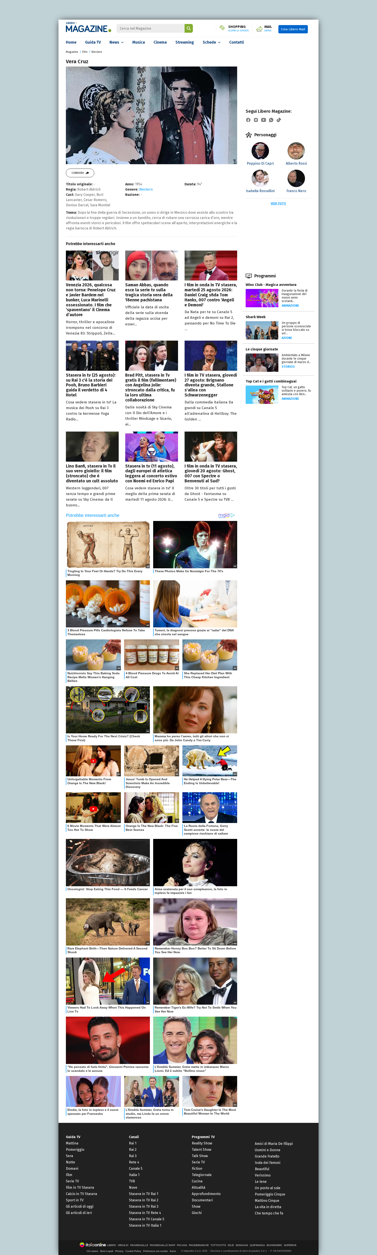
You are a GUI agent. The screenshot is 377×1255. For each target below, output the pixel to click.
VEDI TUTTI (278, 203)
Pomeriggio (75, 1149)
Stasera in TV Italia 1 (145, 1225)
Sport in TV (75, 1200)
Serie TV (72, 1181)
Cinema (160, 42)
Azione (287, 338)
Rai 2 (133, 1149)
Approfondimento (206, 1194)
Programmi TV (203, 1137)
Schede (209, 42)
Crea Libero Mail (293, 29)
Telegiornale (202, 1175)
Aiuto (173, 1251)
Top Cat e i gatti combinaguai (271, 381)
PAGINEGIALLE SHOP (162, 1245)
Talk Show (200, 1156)
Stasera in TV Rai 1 (143, 1194)
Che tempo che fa (269, 1213)
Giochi (197, 1213)
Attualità (198, 1187)
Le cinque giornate (262, 349)
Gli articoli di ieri (79, 1213)
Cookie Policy (133, 1251)
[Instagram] (256, 120)
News (114, 42)
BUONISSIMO (274, 1245)
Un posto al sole (267, 1188)
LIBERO (70, 23)
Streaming (184, 42)
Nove (133, 1187)
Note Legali (106, 1251)
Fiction (197, 1168)
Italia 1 (134, 1175)
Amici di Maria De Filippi (274, 1144)
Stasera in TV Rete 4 (145, 1213)
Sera (69, 1156)
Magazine (72, 51)
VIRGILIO (123, 1245)
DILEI (231, 1245)
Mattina (72, 1143)
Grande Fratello (267, 1156)
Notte (70, 1162)
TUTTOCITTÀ (218, 1245)
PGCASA (182, 1245)
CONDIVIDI (78, 172)
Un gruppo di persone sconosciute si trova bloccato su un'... (296, 328)
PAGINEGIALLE (139, 1245)
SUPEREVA (290, 1245)
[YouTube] (263, 120)
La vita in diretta (268, 1207)
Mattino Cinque (267, 1201)
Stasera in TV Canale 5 (146, 1219)
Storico (288, 367)
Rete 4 (134, 1162)
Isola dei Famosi (267, 1163)
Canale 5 (135, 1168)
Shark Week (256, 317)
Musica (138, 42)
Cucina (197, 1181)
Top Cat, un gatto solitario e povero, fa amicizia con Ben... (296, 390)
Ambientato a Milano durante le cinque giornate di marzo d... (296, 358)
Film (84, 51)
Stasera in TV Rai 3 (143, 1206)
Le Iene (261, 1182)
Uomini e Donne (267, 1150)
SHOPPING (238, 28)
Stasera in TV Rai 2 (143, 1200)
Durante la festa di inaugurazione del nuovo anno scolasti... (294, 296)
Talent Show (201, 1149)
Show (196, 1206)
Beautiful (262, 1169)
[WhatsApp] (271, 120)
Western (96, 51)
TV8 (132, 1181)
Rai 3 (133, 1156)
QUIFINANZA (257, 1245)
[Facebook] (248, 120)
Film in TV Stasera (80, 1187)
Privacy (119, 1251)
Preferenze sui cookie (155, 1251)
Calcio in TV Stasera (81, 1194)
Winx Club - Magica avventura (271, 284)
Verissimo (263, 1175)
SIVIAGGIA (242, 1245)
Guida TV (93, 42)
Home (71, 42)
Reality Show (202, 1143)
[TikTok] (278, 120)
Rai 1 (132, 1143)
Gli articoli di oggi (79, 1206)
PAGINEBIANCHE (199, 1245)
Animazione (290, 305)
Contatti (236, 42)
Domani (72, 1168)
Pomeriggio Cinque (270, 1194)
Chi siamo (92, 1251)
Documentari (202, 1200)
